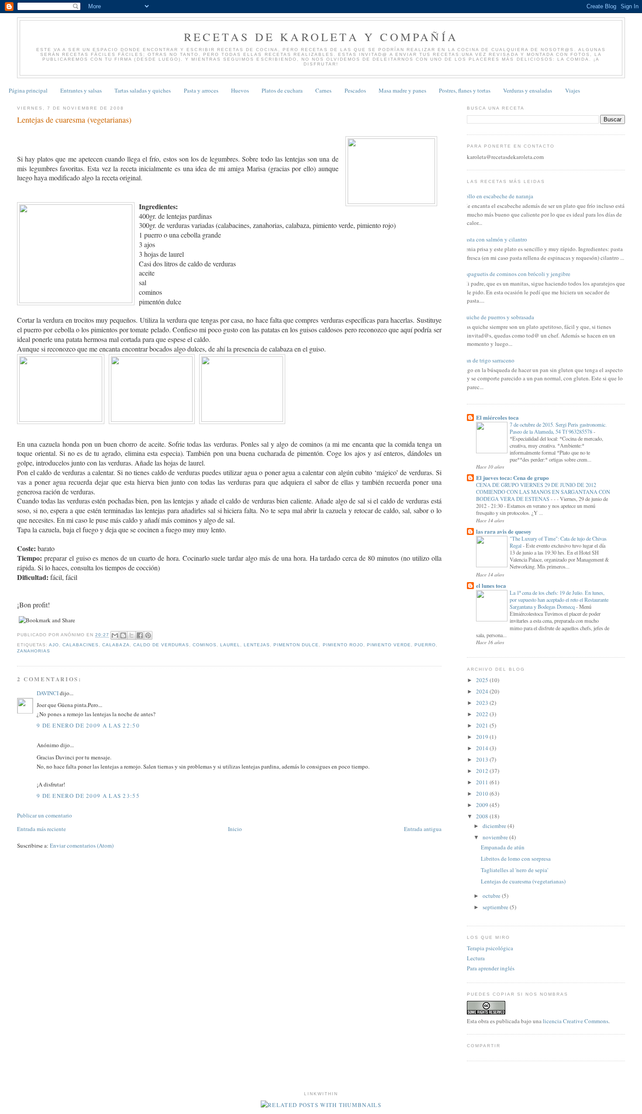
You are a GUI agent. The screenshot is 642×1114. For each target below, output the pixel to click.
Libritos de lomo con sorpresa (516, 858)
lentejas (257, 644)
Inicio (235, 829)
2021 (483, 725)
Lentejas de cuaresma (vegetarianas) (523, 881)
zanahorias (33, 650)
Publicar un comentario (44, 815)
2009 (483, 805)
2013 (483, 759)
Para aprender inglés (490, 968)
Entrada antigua (423, 829)
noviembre (496, 837)
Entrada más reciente (41, 829)
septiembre (496, 907)
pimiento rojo (343, 644)
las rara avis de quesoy (504, 531)
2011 (483, 782)
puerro (425, 644)
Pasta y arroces (201, 90)
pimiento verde (389, 644)
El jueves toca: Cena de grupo (512, 477)
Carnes (323, 90)
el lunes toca (491, 585)
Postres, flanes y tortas (464, 90)
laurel (230, 644)
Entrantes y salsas (81, 90)
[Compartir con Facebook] (139, 635)
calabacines (80, 644)
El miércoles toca (497, 417)
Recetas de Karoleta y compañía (321, 36)
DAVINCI (48, 693)
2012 (483, 771)
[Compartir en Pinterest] (148, 635)
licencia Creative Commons (575, 1021)
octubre (492, 896)
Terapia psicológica (490, 948)
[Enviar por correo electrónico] (114, 635)
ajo (54, 644)
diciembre (495, 826)
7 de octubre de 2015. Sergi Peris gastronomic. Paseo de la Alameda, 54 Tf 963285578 (558, 428)
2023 (483, 703)
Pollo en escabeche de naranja (498, 196)
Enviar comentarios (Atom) (82, 845)
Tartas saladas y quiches (142, 90)
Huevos (240, 90)
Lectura (476, 958)
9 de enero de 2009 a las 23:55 (88, 796)
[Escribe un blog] (123, 635)
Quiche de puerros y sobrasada (498, 317)
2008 (483, 816)
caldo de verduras (161, 644)
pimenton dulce (296, 644)
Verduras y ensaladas (527, 90)
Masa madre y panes (402, 90)
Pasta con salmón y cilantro (495, 239)
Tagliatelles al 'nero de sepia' (514, 870)
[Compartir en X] (131, 635)
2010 (483, 793)
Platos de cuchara (282, 90)
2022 (483, 714)
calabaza (115, 644)
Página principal (28, 90)
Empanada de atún (503, 847)
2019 (483, 737)
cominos (205, 644)
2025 (483, 680)
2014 (483, 748)
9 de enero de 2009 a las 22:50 (88, 725)
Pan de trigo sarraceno (488, 360)
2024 (483, 691)
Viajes (572, 90)
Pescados (355, 90)
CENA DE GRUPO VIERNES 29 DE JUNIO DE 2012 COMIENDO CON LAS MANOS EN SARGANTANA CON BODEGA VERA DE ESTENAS (543, 491)
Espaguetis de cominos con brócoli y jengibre (516, 274)
